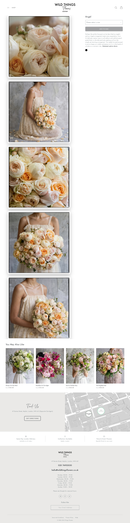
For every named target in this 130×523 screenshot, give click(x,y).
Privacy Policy (69, 517)
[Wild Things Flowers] (65, 7)
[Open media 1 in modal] (39, 46)
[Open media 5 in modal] (39, 242)
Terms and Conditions (58, 517)
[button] (116, 7)
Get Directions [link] (32, 418)
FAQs (76, 517)
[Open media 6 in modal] (39, 308)
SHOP (14, 7)
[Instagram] (60, 496)
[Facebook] (65, 496)
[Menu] (9, 7)
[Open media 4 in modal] (39, 177)
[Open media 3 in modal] (39, 112)
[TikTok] (69, 496)
